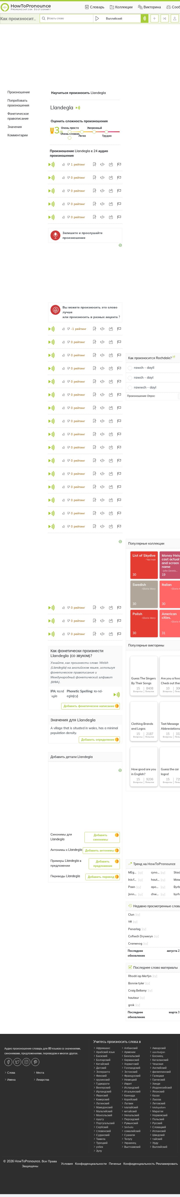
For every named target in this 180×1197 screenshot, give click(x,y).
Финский (101, 1075)
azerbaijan (158, 1052)
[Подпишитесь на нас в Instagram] (26, 1062)
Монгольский (103, 1115)
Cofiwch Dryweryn (140, 936)
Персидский (131, 1119)
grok (131, 1005)
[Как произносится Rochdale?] (174, 358)
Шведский (158, 1135)
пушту (99, 1119)
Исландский (131, 1087)
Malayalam (159, 1107)
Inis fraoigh (132, 879)
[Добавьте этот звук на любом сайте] (102, 164)
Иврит (128, 1083)
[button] (90, 706)
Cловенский (103, 1131)
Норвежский (159, 1115)
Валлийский (159, 1146)
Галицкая (158, 1075)
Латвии (128, 1103)
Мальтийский (103, 1111)
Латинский (102, 1103)
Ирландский (103, 1091)
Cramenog (135, 943)
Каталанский (160, 1060)
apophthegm (155, 887)
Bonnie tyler (136, 983)
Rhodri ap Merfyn (139, 976)
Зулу (98, 1150)
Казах (156, 1095)
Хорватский (131, 1064)
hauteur (155, 879)
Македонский (104, 1107)
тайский (157, 1139)
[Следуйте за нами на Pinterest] (35, 1062)
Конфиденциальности (91, 1164)
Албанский (131, 1048)
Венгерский (102, 1087)
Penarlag (134, 929)
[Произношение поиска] (144, 18)
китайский (130, 1111)
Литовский (158, 1103)
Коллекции (124, 7)
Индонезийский (162, 1087)
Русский (157, 1123)
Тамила (100, 1139)
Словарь (97, 7)
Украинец (130, 1143)
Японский (158, 1091)
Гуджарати (102, 1083)
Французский (132, 1075)
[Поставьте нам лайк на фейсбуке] (8, 1062)
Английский (159, 1067)
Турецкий (101, 1143)
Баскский (101, 1056)
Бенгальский (132, 1056)
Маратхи (157, 1111)
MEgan (132, 872)
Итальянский (132, 1091)
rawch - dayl (143, 377)
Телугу (128, 1139)
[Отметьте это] (119, 164)
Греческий (158, 1079)
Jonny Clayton (132, 894)
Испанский (159, 1131)
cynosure (155, 872)
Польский (158, 1119)
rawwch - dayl (145, 387)
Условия (67, 1164)
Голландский (132, 1067)
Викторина (152, 7)
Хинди (156, 1083)
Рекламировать (167, 1164)
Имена (11, 1079)
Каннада (129, 1095)
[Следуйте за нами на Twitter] (17, 1062)
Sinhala (128, 1127)
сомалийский (132, 1131)
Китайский (102, 1064)
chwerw (155, 894)
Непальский (131, 1115)
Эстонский (130, 1071)
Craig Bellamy (137, 990)
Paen (131, 887)
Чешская (157, 1064)
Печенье (115, 1164)
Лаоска (156, 1099)
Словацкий (159, 1127)
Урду (155, 1143)
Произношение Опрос (141, 396)
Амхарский (159, 1048)
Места (40, 1072)
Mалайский (131, 1107)
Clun (131, 914)
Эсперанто (102, 1071)
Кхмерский (102, 1099)
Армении (129, 1052)
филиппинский (161, 1071)
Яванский (101, 1095)
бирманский (131, 1060)
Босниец (157, 1056)
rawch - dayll (144, 367)
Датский (100, 1067)
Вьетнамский (132, 1146)
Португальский (105, 1123)
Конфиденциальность (139, 1164)
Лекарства (42, 1079)
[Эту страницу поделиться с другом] (111, 164)
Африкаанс (102, 1048)
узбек (99, 1146)
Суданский (102, 1135)
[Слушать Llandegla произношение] (78, 107)
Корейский (130, 1099)
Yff (130, 921)
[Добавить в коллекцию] (95, 164)
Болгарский (102, 1060)
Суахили (129, 1135)
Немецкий (130, 1079)
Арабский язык (105, 1052)
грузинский (102, 1079)
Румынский (131, 1123)
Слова (11, 1072)
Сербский (101, 1127)
